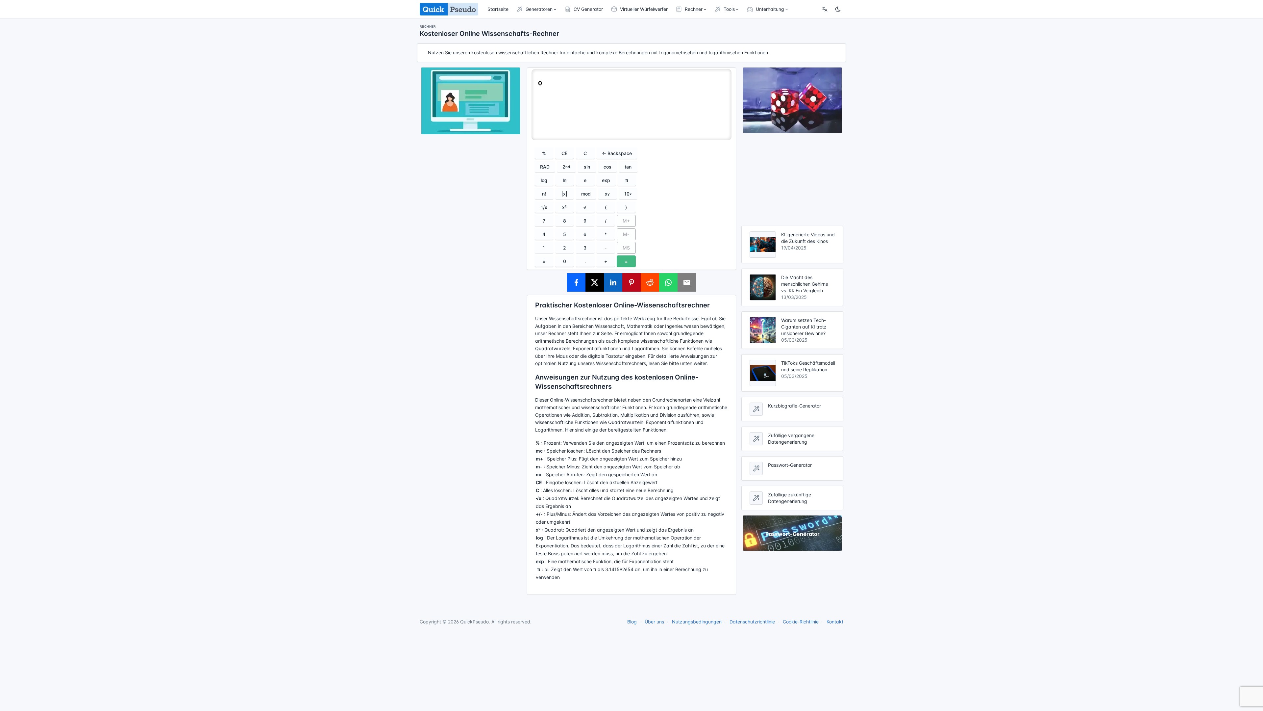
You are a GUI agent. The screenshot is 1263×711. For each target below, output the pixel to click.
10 (628, 194)
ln (564, 180)
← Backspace (617, 153)
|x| (564, 194)
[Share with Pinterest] (631, 282)
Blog (632, 621)
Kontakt (835, 621)
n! (544, 194)
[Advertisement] (792, 179)
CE (564, 153)
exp (606, 180)
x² (564, 207)
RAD (545, 167)
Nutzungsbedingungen (697, 621)
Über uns (654, 621)
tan (628, 167)
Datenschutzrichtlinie (752, 621)
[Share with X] (594, 282)
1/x (544, 207)
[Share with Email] (687, 282)
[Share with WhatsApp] (668, 282)
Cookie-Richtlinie (801, 621)
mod (586, 194)
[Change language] (825, 9)
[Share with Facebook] (576, 282)
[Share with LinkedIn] (613, 282)
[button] (536, 9)
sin (587, 167)
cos (607, 167)
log (544, 180)
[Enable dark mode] (838, 9)
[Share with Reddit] (650, 282)
